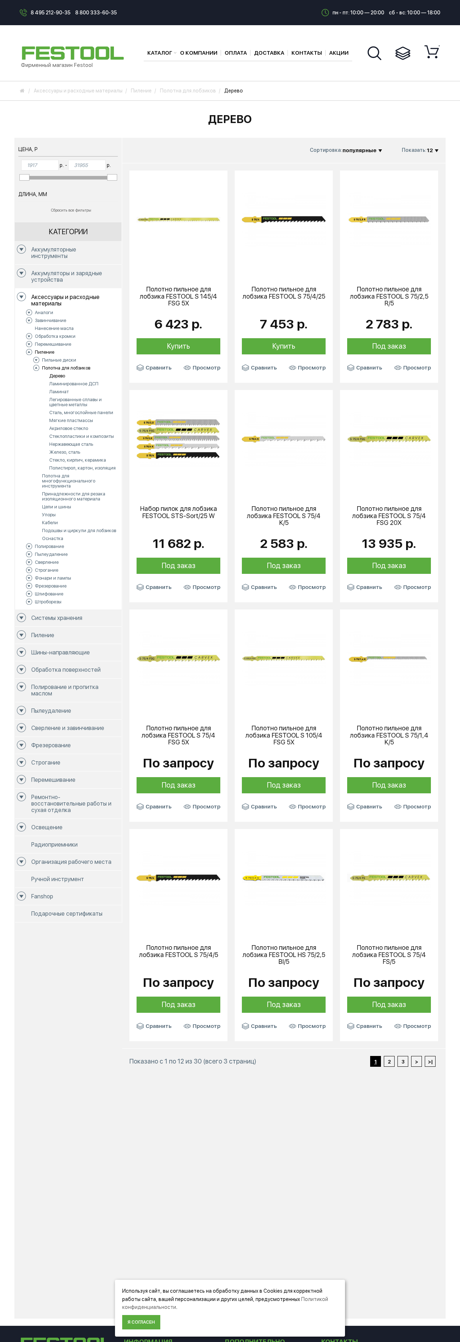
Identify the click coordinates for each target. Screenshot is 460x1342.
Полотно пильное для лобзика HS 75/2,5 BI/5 (284, 954)
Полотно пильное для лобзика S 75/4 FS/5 (389, 954)
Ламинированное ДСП (73, 383)
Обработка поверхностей (66, 669)
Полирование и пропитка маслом (64, 690)
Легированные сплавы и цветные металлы (75, 402)
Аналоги (44, 312)
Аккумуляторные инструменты (53, 252)
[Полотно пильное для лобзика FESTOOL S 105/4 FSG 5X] (284, 658)
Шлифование (49, 594)
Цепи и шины (56, 506)
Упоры (49, 514)
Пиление (44, 352)
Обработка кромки (55, 336)
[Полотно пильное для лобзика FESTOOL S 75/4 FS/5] (389, 877)
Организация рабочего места (71, 861)
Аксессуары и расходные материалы (65, 300)
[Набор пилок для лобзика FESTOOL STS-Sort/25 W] (178, 438)
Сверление (47, 562)
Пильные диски (59, 360)
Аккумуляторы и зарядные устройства (66, 276)
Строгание (46, 570)
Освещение (47, 827)
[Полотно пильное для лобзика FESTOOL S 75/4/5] (178, 877)
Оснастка (52, 538)
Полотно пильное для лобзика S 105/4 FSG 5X (283, 735)
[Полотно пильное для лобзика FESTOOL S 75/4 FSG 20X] (389, 438)
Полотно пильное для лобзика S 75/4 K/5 (284, 515)
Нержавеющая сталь (71, 444)
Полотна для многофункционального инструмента (68, 481)
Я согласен (141, 1322)
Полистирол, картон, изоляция (82, 468)
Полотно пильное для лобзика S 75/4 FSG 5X (178, 735)
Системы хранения (56, 618)
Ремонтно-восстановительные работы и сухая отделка (71, 803)
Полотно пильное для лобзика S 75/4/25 (284, 293)
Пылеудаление (51, 554)
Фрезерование (50, 586)
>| (430, 1062)
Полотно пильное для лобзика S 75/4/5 (178, 951)
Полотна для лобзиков (66, 368)
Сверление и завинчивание (67, 728)
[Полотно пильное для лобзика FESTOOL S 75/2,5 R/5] (389, 219)
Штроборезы (48, 601)
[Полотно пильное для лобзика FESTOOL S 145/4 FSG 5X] (178, 219)
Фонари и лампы (53, 578)
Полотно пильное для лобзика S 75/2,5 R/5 (389, 296)
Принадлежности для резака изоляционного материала (73, 496)
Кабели (50, 522)
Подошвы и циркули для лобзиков (79, 530)
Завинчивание (50, 320)
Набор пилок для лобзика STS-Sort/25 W (178, 512)
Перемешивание (53, 344)
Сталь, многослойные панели (81, 412)
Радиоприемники (54, 844)
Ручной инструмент (57, 879)
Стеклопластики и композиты (81, 436)
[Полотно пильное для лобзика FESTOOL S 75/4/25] (284, 219)
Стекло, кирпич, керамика (77, 460)
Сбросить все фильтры (71, 210)
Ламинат (59, 391)
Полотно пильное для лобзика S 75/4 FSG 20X (389, 515)
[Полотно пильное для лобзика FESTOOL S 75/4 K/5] (284, 438)
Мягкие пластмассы (71, 420)
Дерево (57, 375)
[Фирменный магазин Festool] (75, 52)
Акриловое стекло (68, 428)
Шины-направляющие (60, 652)
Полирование (49, 546)
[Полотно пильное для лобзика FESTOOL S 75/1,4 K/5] (389, 658)
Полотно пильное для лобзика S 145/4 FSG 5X (178, 296)
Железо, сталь (64, 452)
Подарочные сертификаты (66, 913)
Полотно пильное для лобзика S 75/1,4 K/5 (389, 735)
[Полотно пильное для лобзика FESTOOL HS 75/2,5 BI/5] (284, 877)
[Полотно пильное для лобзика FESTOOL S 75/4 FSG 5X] (178, 658)
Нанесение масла (54, 328)
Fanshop (42, 896)
